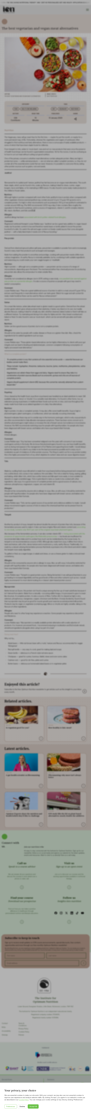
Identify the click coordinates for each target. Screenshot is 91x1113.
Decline (22, 1106)
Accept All (33, 1106)
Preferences (10, 1106)
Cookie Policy (24, 1100)
